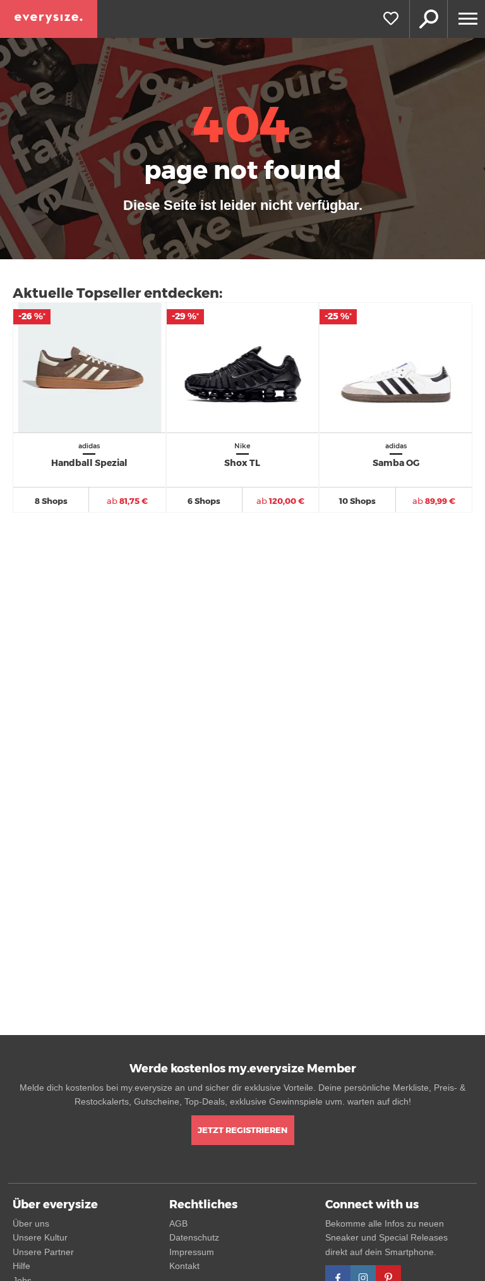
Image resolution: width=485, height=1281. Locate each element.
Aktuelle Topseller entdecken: (117, 293)
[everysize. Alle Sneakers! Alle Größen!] (48, 19)
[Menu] (466, 19)
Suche (428, 19)
